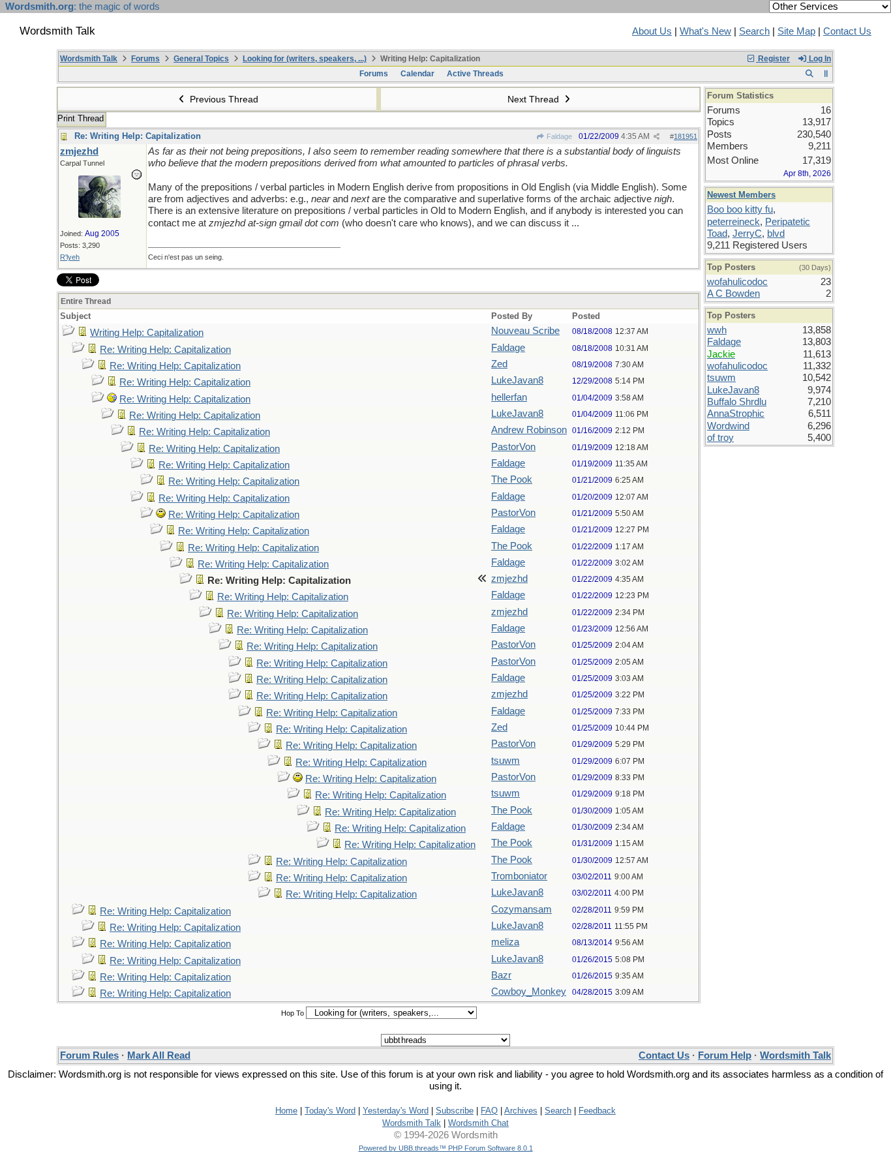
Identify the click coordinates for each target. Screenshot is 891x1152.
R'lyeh (70, 257)
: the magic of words (82, 6)
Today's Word (330, 1110)
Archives (520, 1110)
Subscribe (455, 1110)
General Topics (201, 58)
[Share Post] (656, 136)
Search (754, 31)
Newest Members (741, 195)
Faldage (558, 136)
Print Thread (80, 118)
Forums (145, 58)
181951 (685, 136)
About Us (652, 31)
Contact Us (847, 31)
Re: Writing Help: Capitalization (137, 136)
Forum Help (724, 1055)
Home (286, 1110)
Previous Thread (222, 99)
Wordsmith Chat (478, 1123)
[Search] (809, 74)
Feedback (597, 1110)
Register (773, 58)
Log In (819, 58)
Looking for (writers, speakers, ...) (305, 58)
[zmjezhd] (99, 214)
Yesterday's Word (396, 1110)
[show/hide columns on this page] (826, 73)
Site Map (796, 31)
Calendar (417, 73)
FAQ (489, 1110)
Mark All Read (158, 1055)
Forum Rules (89, 1055)
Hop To (292, 1013)
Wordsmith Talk (88, 58)
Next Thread (534, 99)
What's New (705, 31)
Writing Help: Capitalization (147, 332)
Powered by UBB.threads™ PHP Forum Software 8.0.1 (446, 1148)
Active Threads (475, 73)
